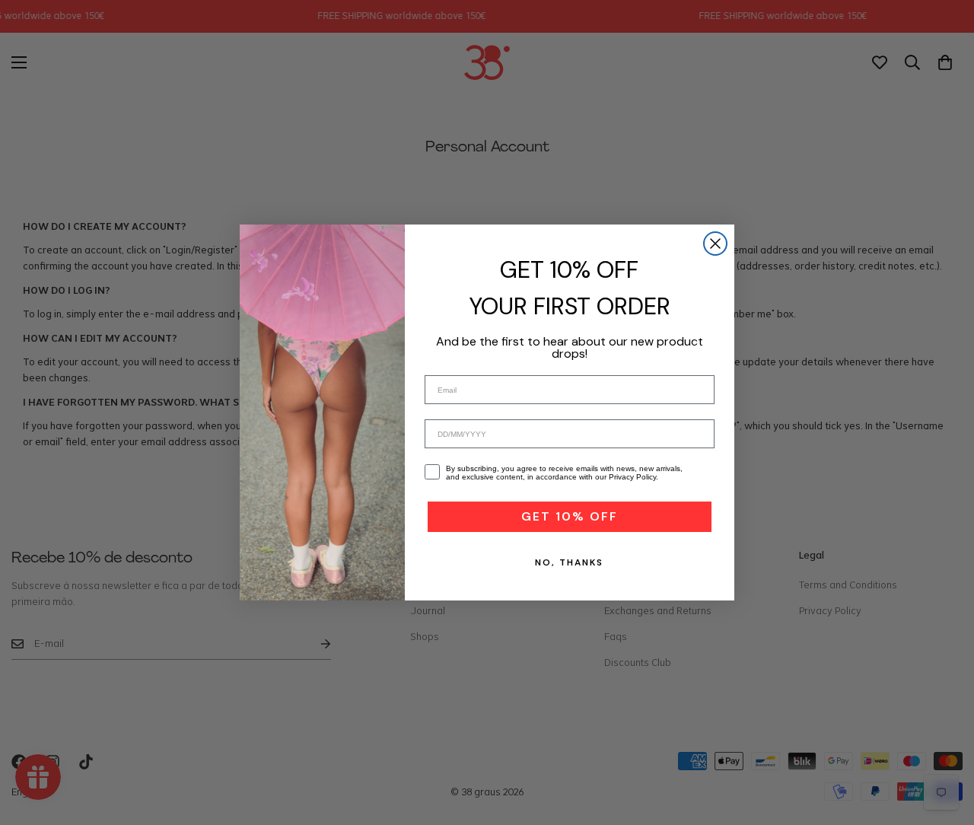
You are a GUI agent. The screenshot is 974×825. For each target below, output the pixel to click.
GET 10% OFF (569, 516)
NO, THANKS (569, 562)
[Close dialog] (715, 243)
